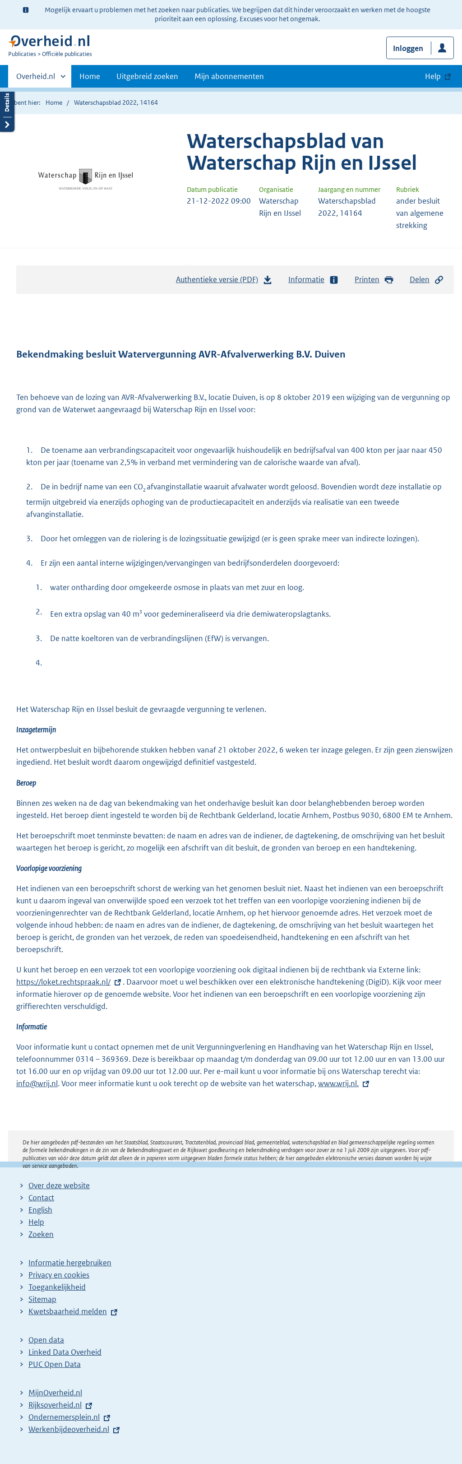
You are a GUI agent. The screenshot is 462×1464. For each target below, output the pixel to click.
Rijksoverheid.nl (55, 1405)
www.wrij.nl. (338, 1083)
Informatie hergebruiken (69, 1263)
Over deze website (59, 1185)
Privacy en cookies (58, 1275)
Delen (420, 279)
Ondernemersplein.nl (64, 1417)
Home (89, 76)
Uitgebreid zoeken (147, 76)
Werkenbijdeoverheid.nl (68, 1429)
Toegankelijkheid (57, 1287)
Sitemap (42, 1299)
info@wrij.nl (37, 1083)
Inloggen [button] (408, 48)
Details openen (7, 109)
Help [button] (433, 76)
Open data (46, 1340)
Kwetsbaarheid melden (67, 1311)
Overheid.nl (35, 79)
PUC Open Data (54, 1364)
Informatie (306, 279)
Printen (367, 279)
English (40, 1210)
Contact (41, 1198)
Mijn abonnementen (229, 76)
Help (36, 1222)
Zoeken (41, 1234)
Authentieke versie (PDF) (219, 282)
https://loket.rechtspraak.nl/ (63, 982)
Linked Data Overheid (65, 1352)
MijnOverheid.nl (55, 1393)
